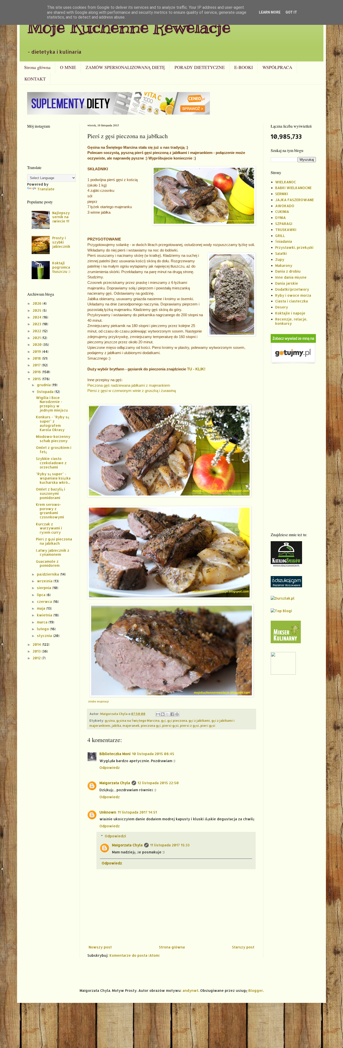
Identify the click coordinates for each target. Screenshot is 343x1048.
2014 (37, 644)
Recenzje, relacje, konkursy (291, 321)
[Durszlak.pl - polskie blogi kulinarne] (283, 598)
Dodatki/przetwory (292, 289)
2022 (37, 331)
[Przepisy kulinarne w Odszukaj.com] (286, 586)
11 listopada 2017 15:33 (170, 845)
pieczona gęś (151, 725)
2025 (37, 310)
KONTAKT (35, 79)
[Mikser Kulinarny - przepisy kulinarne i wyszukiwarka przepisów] (286, 642)
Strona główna (37, 67)
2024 (37, 317)
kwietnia (45, 615)
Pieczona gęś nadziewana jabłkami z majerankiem (128, 385)
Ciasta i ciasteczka (291, 301)
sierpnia (44, 588)
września (45, 581)
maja (41, 608)
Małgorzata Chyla (114, 783)
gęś (163, 720)
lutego (43, 629)
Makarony (283, 265)
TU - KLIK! (196, 369)
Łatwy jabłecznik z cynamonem (52, 552)
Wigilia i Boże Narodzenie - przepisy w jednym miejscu (52, 403)
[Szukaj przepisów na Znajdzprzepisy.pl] (281, 611)
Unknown (107, 812)
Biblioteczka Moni (115, 754)
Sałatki (281, 253)
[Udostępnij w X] (167, 714)
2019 (37, 351)
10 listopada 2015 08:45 (153, 754)
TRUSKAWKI (285, 229)
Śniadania (283, 241)
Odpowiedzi (115, 836)
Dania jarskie (286, 283)
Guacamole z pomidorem (48, 563)
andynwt (190, 990)
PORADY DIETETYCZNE (200, 67)
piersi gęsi (170, 725)
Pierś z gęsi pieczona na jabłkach (54, 541)
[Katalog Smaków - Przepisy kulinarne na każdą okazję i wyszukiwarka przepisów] (286, 566)
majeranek (131, 725)
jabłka (116, 725)
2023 (37, 324)
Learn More (269, 12)
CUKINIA (282, 211)
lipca (41, 595)
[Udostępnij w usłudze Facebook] (172, 714)
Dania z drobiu (288, 271)
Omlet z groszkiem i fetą (53, 449)
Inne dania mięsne (291, 277)
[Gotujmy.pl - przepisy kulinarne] (293, 363)
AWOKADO (284, 206)
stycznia (45, 635)
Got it (291, 12)
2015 (37, 379)
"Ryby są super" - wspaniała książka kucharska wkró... (53, 478)
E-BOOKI (243, 67)
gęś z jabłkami (199, 720)
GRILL (280, 235)
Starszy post (243, 947)
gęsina (110, 720)
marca (42, 622)
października (48, 574)
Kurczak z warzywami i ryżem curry (49, 528)
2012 (37, 658)
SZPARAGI (283, 223)
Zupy (279, 259)
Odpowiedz (109, 767)
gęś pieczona (177, 720)
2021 (37, 338)
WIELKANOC (285, 182)
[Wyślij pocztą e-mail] (157, 714)
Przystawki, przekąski (294, 247)
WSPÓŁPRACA (277, 67)
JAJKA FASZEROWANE (294, 200)
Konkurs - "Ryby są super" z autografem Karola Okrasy (52, 423)
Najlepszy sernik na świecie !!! (61, 217)
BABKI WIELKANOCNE (293, 188)
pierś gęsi (207, 725)
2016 (37, 372)
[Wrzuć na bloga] (162, 714)
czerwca (45, 601)
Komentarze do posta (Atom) (134, 955)
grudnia (44, 385)
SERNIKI (281, 194)
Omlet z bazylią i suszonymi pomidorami (50, 493)
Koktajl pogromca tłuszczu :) (61, 267)
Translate (45, 189)
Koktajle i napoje (290, 313)
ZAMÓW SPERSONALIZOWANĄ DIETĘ (125, 67)
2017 (37, 365)
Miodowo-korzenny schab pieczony (53, 438)
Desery (281, 307)
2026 (37, 303)
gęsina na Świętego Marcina (137, 720)
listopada (45, 391)
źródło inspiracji (98, 701)
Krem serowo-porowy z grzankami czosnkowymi (50, 510)
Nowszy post (100, 947)
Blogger (255, 990)
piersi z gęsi (189, 725)
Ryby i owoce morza (293, 295)
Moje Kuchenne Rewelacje (129, 27)
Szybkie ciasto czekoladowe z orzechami (51, 462)
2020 (38, 344)
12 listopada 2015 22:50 (158, 783)
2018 (37, 358)
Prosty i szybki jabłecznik (61, 242)
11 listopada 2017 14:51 (137, 812)
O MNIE (68, 67)
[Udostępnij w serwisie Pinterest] (177, 714)
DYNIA (280, 217)
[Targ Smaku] (283, 673)
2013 (37, 651)
